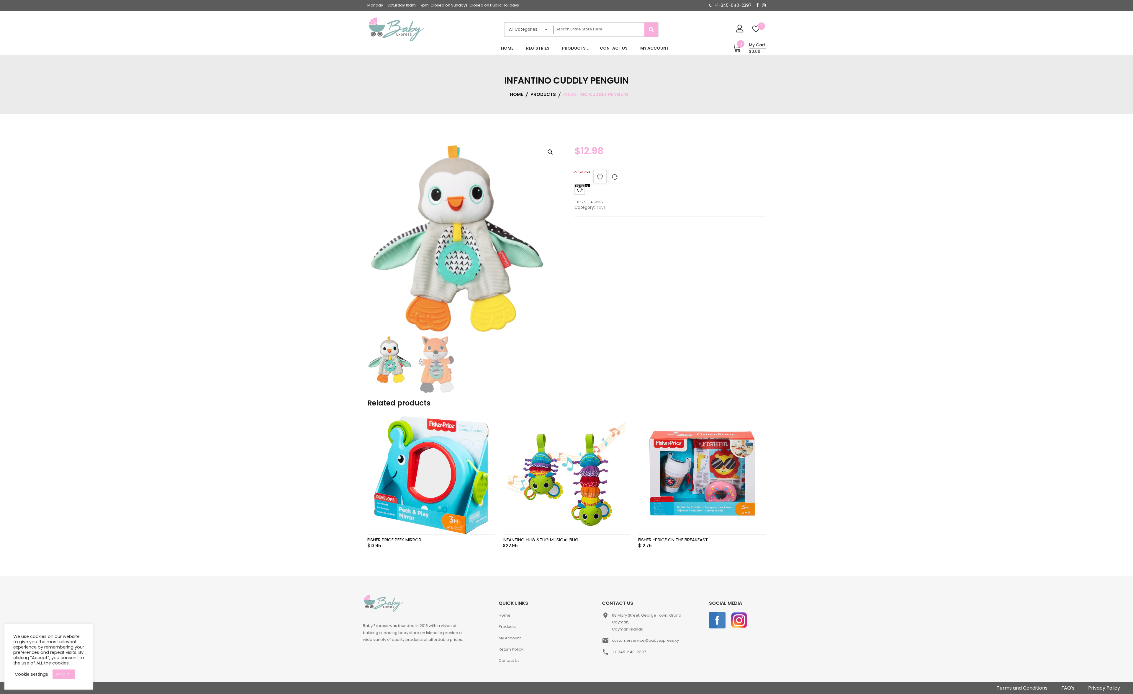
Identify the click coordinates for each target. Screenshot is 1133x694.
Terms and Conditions (1022, 688)
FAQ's (1067, 688)
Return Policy (511, 649)
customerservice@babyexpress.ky (645, 640)
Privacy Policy (1104, 688)
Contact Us (509, 660)
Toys (601, 207)
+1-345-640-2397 (733, 5)
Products (507, 626)
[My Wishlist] (756, 29)
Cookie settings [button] (31, 674)
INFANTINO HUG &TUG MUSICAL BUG (541, 539)
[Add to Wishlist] (600, 178)
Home (504, 615)
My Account (510, 638)
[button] (550, 152)
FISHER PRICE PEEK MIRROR (394, 539)
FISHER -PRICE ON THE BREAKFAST (673, 539)
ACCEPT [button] (63, 674)
